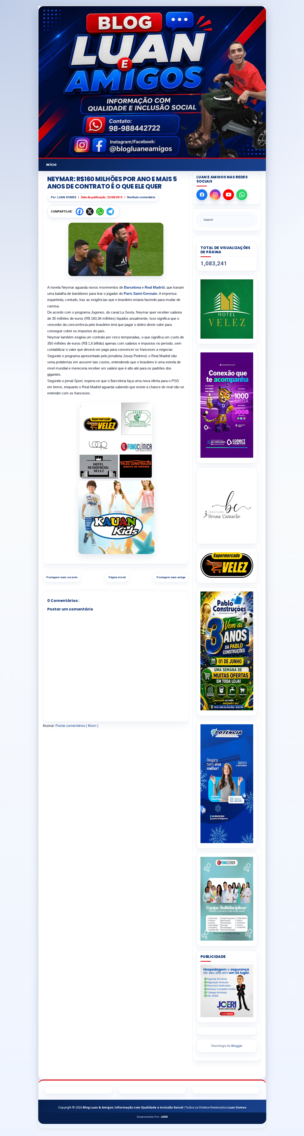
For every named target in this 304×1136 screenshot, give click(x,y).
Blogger (236, 1046)
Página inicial (117, 577)
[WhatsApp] (241, 194)
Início (51, 165)
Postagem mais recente (61, 577)
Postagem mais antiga (171, 577)
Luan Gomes (237, 1107)
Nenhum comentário (141, 197)
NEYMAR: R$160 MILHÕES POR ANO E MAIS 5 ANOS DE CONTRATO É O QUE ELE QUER (112, 182)
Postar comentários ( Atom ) (77, 726)
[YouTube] (228, 194)
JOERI (164, 1116)
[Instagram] (215, 194)
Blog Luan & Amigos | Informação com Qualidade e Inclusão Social (133, 1107)
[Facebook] (201, 194)
